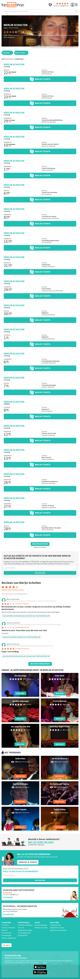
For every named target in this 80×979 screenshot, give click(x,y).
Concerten (5, 925)
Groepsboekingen (40, 925)
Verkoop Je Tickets (41, 928)
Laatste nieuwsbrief (9, 938)
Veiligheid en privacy (57, 928)
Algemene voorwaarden (58, 930)
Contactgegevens (24, 933)
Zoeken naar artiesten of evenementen (15, 11)
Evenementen (7, 933)
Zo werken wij (8, 914)
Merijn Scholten (14, 28)
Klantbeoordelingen (25, 925)
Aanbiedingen (6, 935)
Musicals (5, 930)
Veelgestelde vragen (25, 930)
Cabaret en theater (8, 928)
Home (5, 28)
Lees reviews (8, 897)
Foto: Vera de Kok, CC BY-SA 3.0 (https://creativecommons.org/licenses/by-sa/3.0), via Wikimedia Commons (54, 47)
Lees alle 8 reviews (31, 32)
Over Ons (21, 928)
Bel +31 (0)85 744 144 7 (41, 842)
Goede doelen (23, 935)
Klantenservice (55, 925)
